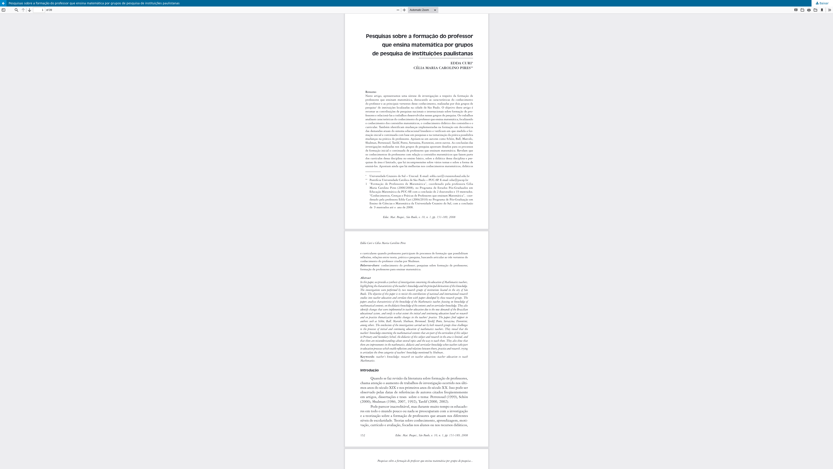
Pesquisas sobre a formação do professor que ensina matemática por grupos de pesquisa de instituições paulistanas (94, 3)
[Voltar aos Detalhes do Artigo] (3, 3)
